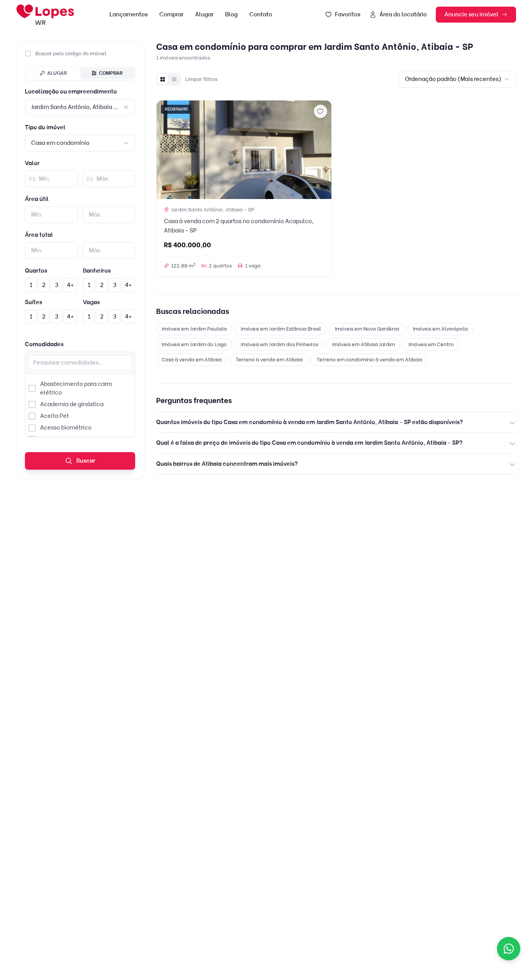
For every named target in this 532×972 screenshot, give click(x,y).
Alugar (204, 14)
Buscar (85, 460)
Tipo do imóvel (45, 127)
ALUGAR (57, 73)
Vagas (91, 302)
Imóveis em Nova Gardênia (367, 329)
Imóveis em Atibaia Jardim (363, 344)
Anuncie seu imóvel (471, 14)
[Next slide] (322, 149)
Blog (231, 14)
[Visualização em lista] (174, 79)
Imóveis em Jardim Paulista (194, 329)
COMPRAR (111, 73)
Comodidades (44, 344)
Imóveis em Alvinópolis (440, 329)
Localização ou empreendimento (71, 91)
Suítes (33, 302)
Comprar (171, 14)
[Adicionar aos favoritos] (320, 111)
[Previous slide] (165, 149)
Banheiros (97, 270)
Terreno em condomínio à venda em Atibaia (369, 359)
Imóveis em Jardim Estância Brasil (281, 329)
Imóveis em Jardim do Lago (194, 344)
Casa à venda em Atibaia (192, 359)
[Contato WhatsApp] (508, 948)
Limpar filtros (201, 79)
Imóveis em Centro (431, 344)
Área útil (37, 198)
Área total (39, 234)
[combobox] (80, 143)
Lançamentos (128, 14)
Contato (260, 14)
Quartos (36, 270)
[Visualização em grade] (163, 79)
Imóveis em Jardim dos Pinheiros (279, 344)
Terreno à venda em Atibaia (269, 359)
